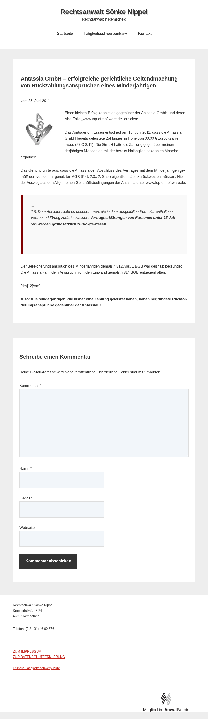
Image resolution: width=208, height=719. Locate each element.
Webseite (27, 527)
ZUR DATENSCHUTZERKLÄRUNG (39, 657)
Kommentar (30, 385)
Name (25, 468)
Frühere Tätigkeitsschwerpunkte (36, 668)
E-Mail (25, 498)
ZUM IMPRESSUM (27, 651)
